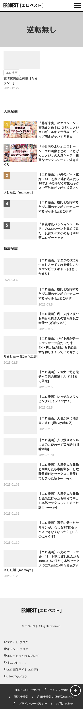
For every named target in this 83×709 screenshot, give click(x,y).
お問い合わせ (64, 703)
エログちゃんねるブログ (23, 655)
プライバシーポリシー (33, 703)
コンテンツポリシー (62, 690)
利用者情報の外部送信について (57, 696)
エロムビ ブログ (17, 642)
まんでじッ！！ (17, 662)
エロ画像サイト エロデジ (23, 669)
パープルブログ (17, 676)
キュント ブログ (17, 649)
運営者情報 (21, 696)
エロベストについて (28, 690)
